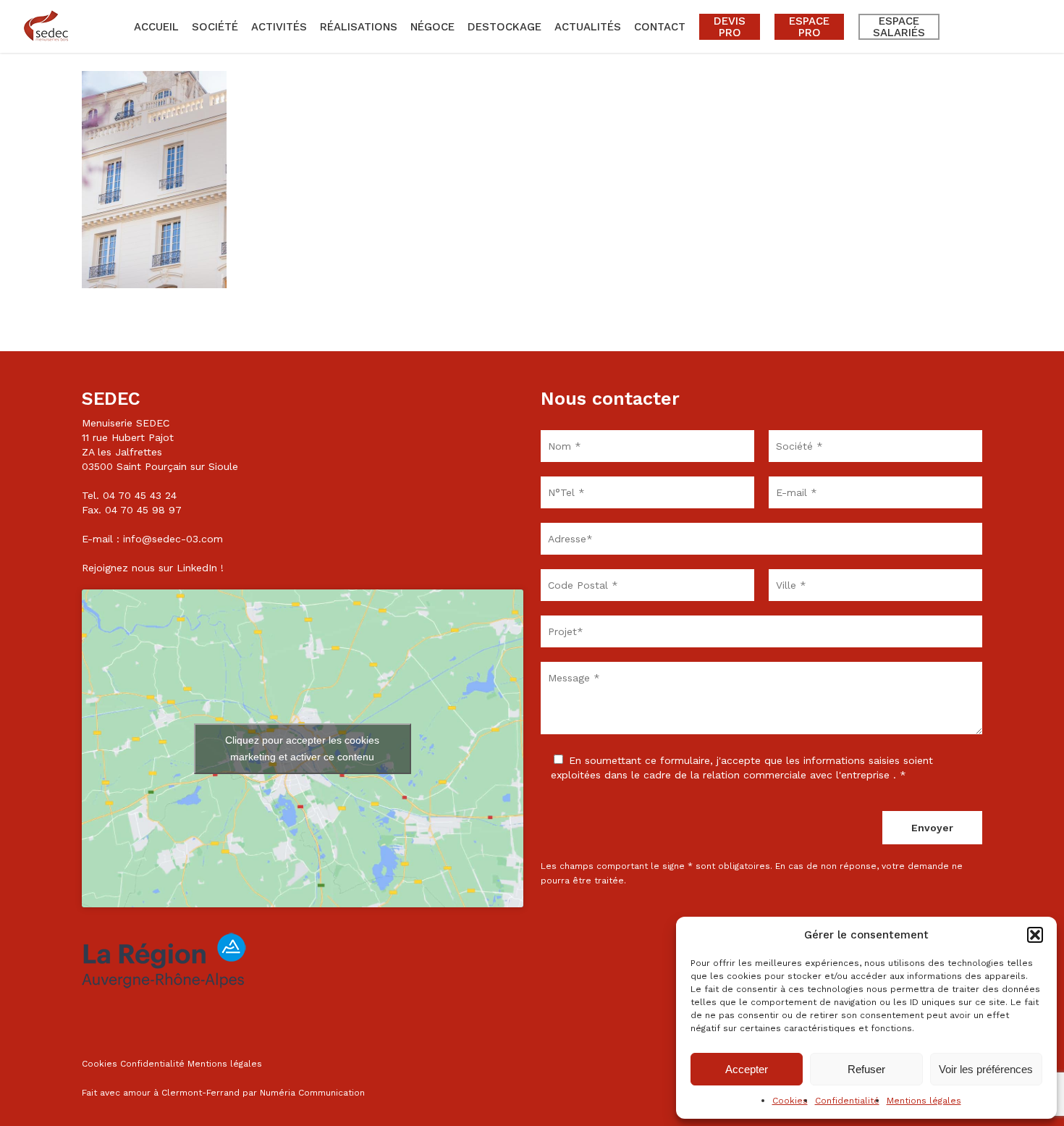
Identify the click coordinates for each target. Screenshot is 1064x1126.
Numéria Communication (312, 1093)
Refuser (866, 1069)
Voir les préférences (986, 1069)
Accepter (746, 1069)
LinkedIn (197, 567)
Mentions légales (924, 1101)
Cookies (790, 1101)
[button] (1035, 935)
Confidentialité (847, 1101)
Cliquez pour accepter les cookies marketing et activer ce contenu (302, 748)
